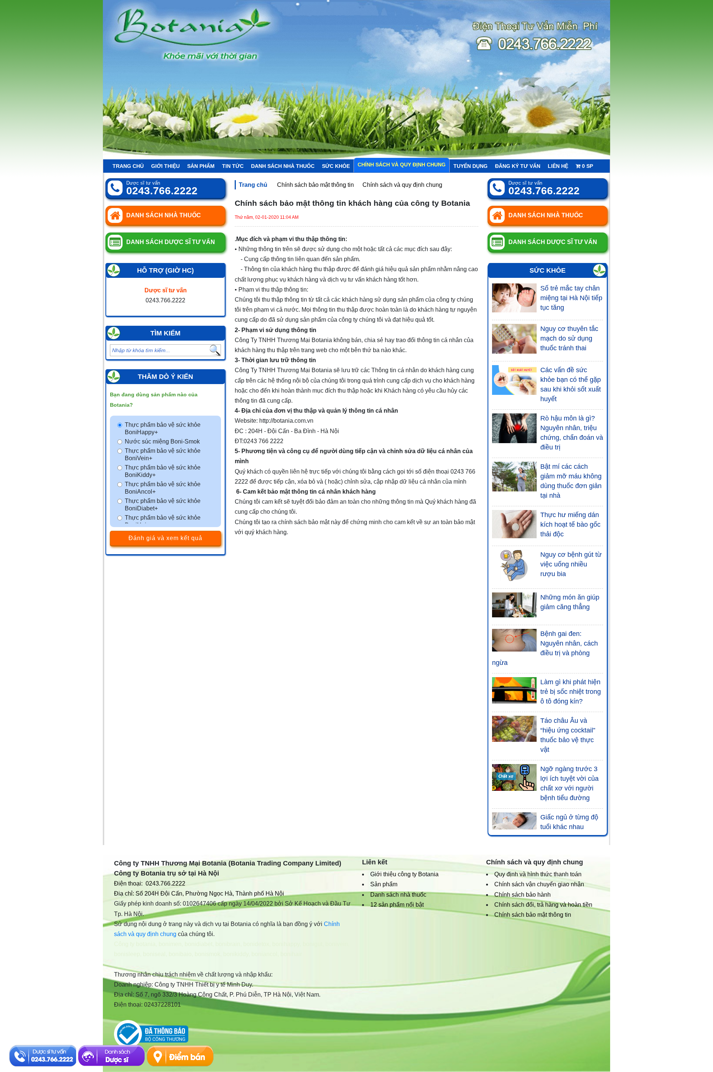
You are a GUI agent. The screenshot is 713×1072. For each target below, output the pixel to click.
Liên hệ (558, 166)
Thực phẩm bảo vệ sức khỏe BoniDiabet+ (163, 504)
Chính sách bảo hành (522, 894)
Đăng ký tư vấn (517, 166)
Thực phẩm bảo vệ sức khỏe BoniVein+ (163, 454)
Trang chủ (128, 166)
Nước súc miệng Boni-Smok (162, 441)
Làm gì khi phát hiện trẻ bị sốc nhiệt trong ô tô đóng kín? (570, 691)
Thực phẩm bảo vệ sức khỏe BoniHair (163, 521)
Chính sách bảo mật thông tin (315, 185)
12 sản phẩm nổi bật (397, 905)
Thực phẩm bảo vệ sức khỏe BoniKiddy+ (163, 471)
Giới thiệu (165, 166)
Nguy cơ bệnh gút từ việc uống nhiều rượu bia (571, 564)
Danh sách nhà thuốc (283, 166)
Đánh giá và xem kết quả (165, 538)
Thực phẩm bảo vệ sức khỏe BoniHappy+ (163, 428)
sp (587, 166)
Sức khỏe (336, 166)
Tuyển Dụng (470, 166)
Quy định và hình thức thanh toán (538, 874)
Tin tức (233, 166)
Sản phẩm (201, 166)
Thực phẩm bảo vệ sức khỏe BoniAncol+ (163, 488)
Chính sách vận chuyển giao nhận (539, 884)
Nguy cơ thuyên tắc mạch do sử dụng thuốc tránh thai (569, 338)
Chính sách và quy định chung (402, 165)
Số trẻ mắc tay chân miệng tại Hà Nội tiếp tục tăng (571, 298)
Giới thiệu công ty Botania (404, 874)
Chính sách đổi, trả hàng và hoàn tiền (543, 905)
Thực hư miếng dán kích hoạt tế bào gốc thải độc (570, 524)
